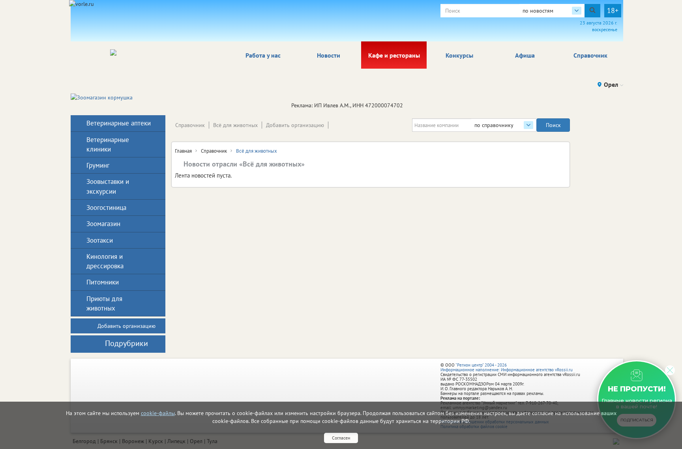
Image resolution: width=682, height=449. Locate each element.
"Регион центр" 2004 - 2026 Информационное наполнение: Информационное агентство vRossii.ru (506, 367)
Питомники (102, 282)
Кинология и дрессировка (105, 261)
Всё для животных (235, 125)
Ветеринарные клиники (107, 144)
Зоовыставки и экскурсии (107, 186)
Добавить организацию (295, 125)
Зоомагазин (103, 223)
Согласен (341, 438)
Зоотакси (99, 240)
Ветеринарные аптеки (118, 123)
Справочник (590, 55)
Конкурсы (459, 55)
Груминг (97, 165)
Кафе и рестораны (394, 55)
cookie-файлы (158, 413)
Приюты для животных (104, 303)
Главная (183, 151)
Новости (328, 55)
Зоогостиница (106, 207)
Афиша (525, 55)
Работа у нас (263, 55)
